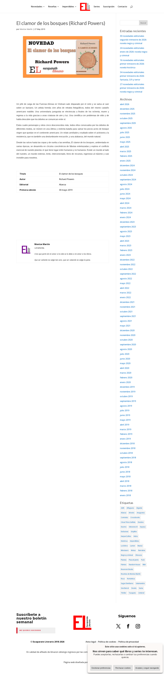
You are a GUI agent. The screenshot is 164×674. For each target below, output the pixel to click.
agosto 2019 (126, 405)
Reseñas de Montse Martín (130, 574)
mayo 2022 (125, 283)
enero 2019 (125, 438)
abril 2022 (124, 288)
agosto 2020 (126, 349)
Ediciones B (133, 527)
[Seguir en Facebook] (128, 626)
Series (97, 7)
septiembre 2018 (128, 457)
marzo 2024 (125, 207)
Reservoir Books (127, 569)
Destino (141, 522)
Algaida (139, 508)
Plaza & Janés (134, 560)
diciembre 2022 (127, 259)
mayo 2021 (125, 325)
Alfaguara (130, 508)
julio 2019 (124, 410)
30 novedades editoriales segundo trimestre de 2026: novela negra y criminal (133, 40)
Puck (143, 560)
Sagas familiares (127, 583)
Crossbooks (135, 517)
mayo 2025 (125, 141)
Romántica (131, 579)
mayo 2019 (125, 420)
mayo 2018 (125, 476)
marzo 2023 (125, 245)
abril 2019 (124, 424)
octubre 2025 (126, 118)
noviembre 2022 (127, 264)
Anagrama (141, 513)
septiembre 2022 (128, 273)
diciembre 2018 (127, 443)
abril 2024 (124, 203)
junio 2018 (125, 471)
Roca (123, 579)
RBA (144, 564)
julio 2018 (124, 467)
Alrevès (131, 513)
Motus (133, 550)
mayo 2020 (125, 363)
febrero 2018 (126, 490)
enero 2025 (125, 160)
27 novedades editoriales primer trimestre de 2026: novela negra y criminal (132, 88)
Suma (141, 588)
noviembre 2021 (127, 306)
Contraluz (124, 517)
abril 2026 (124, 104)
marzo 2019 (125, 429)
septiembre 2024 (128, 179)
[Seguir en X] (118, 626)
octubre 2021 (126, 311)
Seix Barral (125, 588)
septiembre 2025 (128, 123)
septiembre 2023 (128, 226)
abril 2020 (124, 368)
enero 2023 (125, 255)
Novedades (36, 7)
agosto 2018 (126, 462)
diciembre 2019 (127, 386)
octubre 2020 (126, 339)
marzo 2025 (125, 151)
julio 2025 (124, 132)
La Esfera (124, 546)
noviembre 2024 (127, 170)
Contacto (122, 7)
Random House (134, 564)
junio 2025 (125, 137)
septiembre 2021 (128, 316)
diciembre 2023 (127, 222)
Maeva (140, 546)
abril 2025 (124, 146)
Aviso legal (91, 641)
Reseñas (52, 7)
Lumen (132, 546)
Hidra (136, 536)
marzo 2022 (125, 292)
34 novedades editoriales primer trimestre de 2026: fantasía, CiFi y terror (132, 76)
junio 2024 (125, 193)
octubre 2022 (126, 269)
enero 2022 (125, 297)
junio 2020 (125, 358)
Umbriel (141, 593)
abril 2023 (124, 240)
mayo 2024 (125, 198)
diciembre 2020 (127, 330)
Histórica (124, 541)
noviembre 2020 (127, 335)
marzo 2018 (125, 485)
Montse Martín (26, 29)
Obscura (138, 555)
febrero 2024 (126, 212)
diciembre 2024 (127, 165)
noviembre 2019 (127, 391)
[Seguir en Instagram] (138, 626)
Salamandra (140, 583)
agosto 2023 (126, 231)
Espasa (142, 527)
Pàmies (123, 564)
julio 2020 (124, 354)
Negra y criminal (127, 555)
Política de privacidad (128, 641)
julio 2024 (124, 189)
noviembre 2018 (127, 448)
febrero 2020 (126, 377)
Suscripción (108, 7)
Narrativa (141, 550)
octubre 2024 (126, 175)
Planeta (123, 560)
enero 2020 (125, 382)
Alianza (123, 513)
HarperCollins (126, 536)
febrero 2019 (126, 434)
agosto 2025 (126, 127)
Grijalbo (134, 531)
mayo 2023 (125, 236)
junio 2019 (125, 415)
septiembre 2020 (128, 344)
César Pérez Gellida (128, 522)
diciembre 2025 (127, 108)
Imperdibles (68, 7)
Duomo (123, 527)
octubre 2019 (126, 396)
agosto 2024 (126, 184)
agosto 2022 (126, 278)
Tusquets (132, 593)
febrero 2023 (126, 250)
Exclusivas (124, 531)
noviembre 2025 (127, 113)
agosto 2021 (126, 321)
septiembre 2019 (128, 401)
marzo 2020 (125, 372)
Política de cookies (107, 641)
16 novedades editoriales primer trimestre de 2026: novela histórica (132, 64)
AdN (122, 508)
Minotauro (125, 550)
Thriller (123, 593)
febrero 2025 (126, 156)
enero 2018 (125, 495)
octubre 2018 (126, 453)
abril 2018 (124, 481)
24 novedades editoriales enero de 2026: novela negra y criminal (133, 52)
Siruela (133, 588)
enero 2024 (125, 217)
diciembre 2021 (127, 302)
